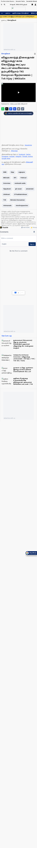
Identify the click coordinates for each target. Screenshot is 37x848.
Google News (6, 158)
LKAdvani (6, 194)
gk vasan (18, 189)
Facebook (22, 154)
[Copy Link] (22, 108)
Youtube (12, 156)
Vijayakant (7, 189)
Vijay (12, 172)
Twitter (28, 154)
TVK (4, 200)
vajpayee (21, 172)
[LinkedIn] (14, 108)
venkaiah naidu (20, 183)
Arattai (30, 156)
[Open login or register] (35, 4)
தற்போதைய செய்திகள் (20, 13)
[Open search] (4, 4)
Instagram (5, 156)
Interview (6, 183)
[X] (6, 108)
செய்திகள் (5, 54)
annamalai (29, 189)
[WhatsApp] (2, 108)
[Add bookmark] (35, 54)
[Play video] (18, 92)
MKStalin (6, 178)
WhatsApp (14, 151)
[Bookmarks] (32, 4)
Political (23, 178)
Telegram (18, 156)
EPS (15, 178)
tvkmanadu (7, 205)
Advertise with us (9, 49)
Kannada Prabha (20, 1)
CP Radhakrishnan (20, 194)
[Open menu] (1, 4)
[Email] (18, 108)
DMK (4, 172)
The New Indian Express (7, 1)
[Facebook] (10, 108)
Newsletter (28, 145)
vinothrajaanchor (22, 205)
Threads (24, 156)
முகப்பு (8, 13)
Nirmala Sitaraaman (17, 200)
